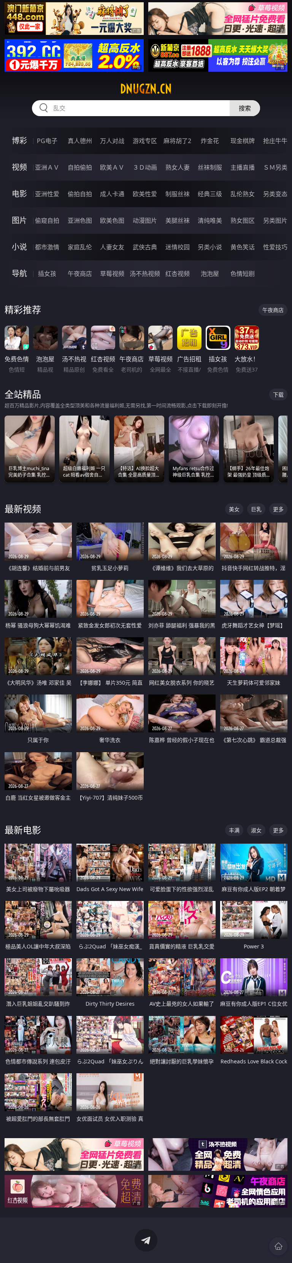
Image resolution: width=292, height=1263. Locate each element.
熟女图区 (242, 220)
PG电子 (47, 141)
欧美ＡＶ (112, 167)
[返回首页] (278, 1246)
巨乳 (256, 509)
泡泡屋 (210, 273)
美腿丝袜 (177, 220)
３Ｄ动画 (145, 167)
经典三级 (210, 194)
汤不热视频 (145, 273)
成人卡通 (112, 194)
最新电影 (23, 830)
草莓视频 (112, 273)
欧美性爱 (145, 194)
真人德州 (80, 141)
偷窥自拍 (47, 220)
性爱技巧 (275, 247)
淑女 (256, 830)
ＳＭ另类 (275, 167)
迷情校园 (177, 247)
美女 (234, 509)
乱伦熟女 (242, 194)
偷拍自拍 (80, 194)
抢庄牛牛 (275, 141)
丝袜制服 (210, 167)
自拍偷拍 (80, 167)
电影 (19, 194)
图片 (19, 220)
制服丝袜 (177, 194)
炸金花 (210, 141)
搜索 (245, 108)
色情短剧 (242, 273)
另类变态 (275, 194)
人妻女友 (112, 247)
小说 (19, 247)
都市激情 (47, 247)
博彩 (19, 140)
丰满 (234, 830)
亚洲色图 (80, 220)
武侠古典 (145, 247)
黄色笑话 (242, 247)
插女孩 (47, 273)
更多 (278, 509)
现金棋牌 (242, 141)
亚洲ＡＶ (47, 167)
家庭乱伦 (80, 247)
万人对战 (112, 141)
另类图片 (275, 220)
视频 (19, 167)
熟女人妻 (177, 167)
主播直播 (242, 167)
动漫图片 (145, 220)
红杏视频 (177, 273)
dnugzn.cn (146, 88)
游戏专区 (145, 141)
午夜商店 (80, 273)
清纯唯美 (210, 220)
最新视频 (23, 508)
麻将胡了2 (177, 141)
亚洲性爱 (47, 194)
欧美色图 (112, 220)
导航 (19, 273)
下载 (278, 394)
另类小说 (210, 247)
